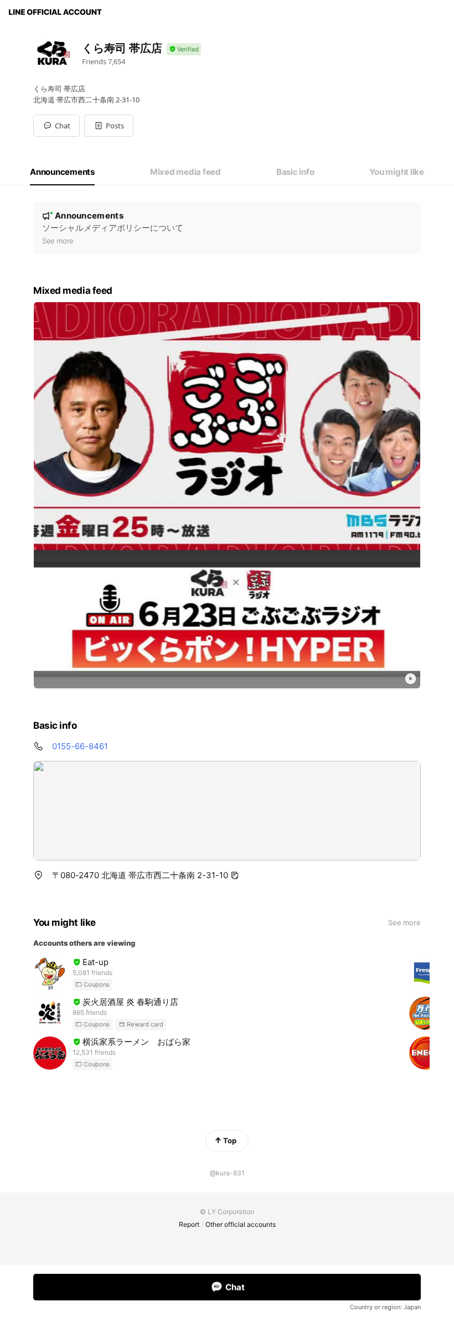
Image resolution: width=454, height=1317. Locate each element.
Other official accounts (240, 1224)
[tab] (62, 172)
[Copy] (234, 875)
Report (189, 1224)
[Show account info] (184, 49)
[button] (108, 126)
